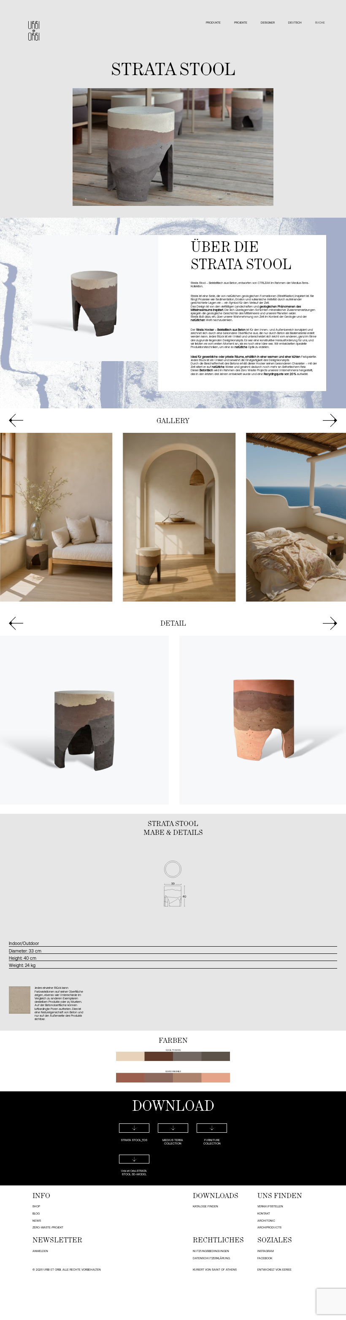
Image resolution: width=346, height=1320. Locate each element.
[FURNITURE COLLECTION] (212, 1128)
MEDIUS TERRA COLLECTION (172, 1142)
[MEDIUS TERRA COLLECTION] (173, 1128)
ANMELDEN (40, 1251)
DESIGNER (268, 22)
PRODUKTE (213, 22)
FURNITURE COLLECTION (212, 1142)
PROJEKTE (240, 22)
